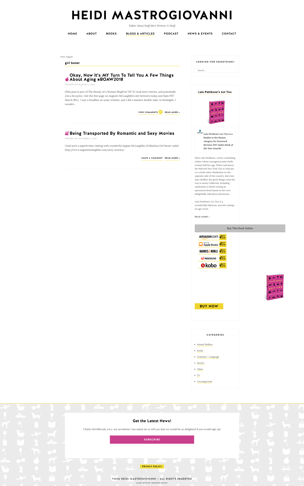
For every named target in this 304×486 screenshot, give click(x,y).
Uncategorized (204, 381)
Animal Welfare (205, 344)
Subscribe (152, 439)
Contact (229, 34)
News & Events (200, 34)
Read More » (172, 112)
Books (111, 34)
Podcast (171, 34)
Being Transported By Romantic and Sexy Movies (122, 133)
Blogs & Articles (140, 34)
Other (200, 369)
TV (198, 375)
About (91, 34)
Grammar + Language (208, 356)
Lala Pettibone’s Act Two (215, 92)
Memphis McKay (159, 483)
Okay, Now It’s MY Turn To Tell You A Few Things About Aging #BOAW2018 (122, 77)
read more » (202, 217)
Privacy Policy (152, 466)
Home (72, 34)
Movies (200, 363)
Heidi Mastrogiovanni (152, 15)
